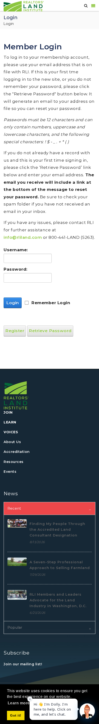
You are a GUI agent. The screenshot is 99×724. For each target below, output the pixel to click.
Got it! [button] (15, 715)
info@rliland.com (23, 237)
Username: (16, 249)
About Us (12, 442)
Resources (14, 462)
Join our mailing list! (23, 664)
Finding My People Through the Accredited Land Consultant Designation (57, 529)
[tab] (49, 508)
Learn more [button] (19, 703)
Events (10, 471)
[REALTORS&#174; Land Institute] (24, 5)
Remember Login (50, 302)
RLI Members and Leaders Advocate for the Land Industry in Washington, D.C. (58, 600)
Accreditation (17, 452)
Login (12, 302)
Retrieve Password (50, 330)
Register (14, 330)
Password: (15, 269)
